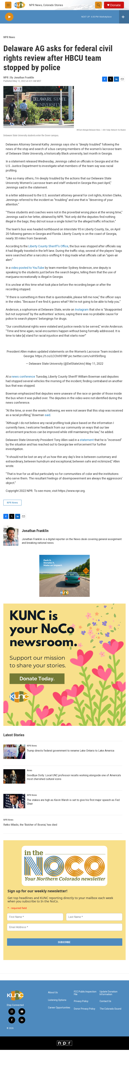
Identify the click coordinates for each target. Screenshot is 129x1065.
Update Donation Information (108, 993)
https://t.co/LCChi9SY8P (51, 356)
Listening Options (57, 1000)
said (47, 415)
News (29, 770)
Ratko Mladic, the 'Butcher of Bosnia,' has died (30, 824)
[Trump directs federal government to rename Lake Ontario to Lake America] (14, 751)
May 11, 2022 (94, 363)
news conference (23, 376)
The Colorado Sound (110, 1009)
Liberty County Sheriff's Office (48, 246)
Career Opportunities (59, 1007)
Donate (115, 5)
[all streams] (124, 17)
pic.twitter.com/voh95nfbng (87, 356)
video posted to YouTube (27, 267)
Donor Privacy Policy (84, 1009)
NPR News (9, 37)
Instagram (82, 309)
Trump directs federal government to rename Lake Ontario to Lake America (70, 750)
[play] (9, 17)
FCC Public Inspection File (85, 993)
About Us (53, 992)
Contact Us (105, 1001)
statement (87, 440)
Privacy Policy (81, 1001)
